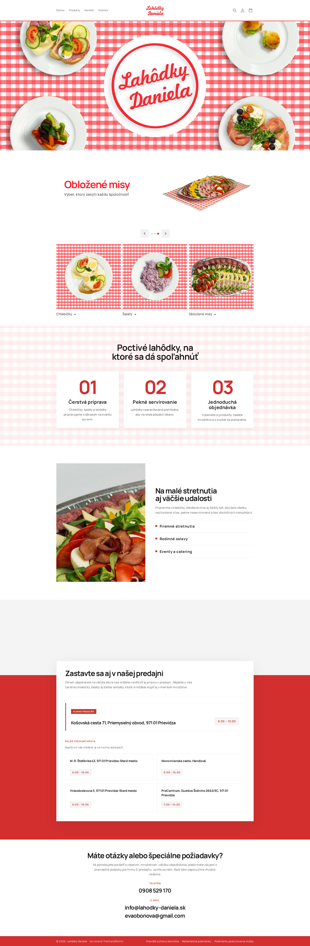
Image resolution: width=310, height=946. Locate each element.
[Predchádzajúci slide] (144, 233)
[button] (235, 10)
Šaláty (128, 314)
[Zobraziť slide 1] (152, 233)
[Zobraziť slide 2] (155, 233)
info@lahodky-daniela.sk (155, 907)
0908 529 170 (155, 890)
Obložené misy (200, 314)
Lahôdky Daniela (77, 941)
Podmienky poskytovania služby (234, 941)
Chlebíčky (64, 314)
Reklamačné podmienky (196, 941)
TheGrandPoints (113, 941)
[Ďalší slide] (165, 233)
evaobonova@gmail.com (155, 916)
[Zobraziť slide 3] (158, 233)
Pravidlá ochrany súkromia (162, 941)
